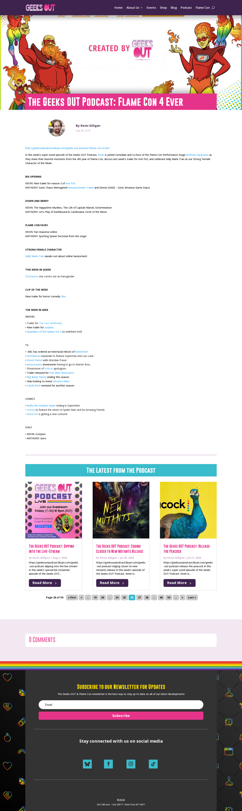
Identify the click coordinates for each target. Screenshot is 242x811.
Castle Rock (34, 385)
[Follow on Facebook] (108, 764)
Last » (192, 597)
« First (72, 597)
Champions (31, 276)
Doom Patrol (34, 360)
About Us (132, 8)
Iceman (31, 409)
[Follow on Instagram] (130, 764)
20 (102, 597)
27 (139, 597)
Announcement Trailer (81, 187)
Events (151, 8)
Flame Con (203, 8)
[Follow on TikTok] (153, 764)
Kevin (101, 154)
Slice (63, 296)
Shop (163, 8)
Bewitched (81, 351)
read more (42, 582)
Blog (174, 8)
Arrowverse (33, 356)
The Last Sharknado (50, 323)
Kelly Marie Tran (34, 256)
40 (161, 597)
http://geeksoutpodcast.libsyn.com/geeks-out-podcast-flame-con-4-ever (67, 148)
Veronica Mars (61, 381)
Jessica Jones (34, 364)
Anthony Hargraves (197, 154)
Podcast (186, 8)
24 (117, 597)
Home (118, 8)
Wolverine (32, 414)
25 (124, 597)
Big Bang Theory (37, 377)
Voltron (49, 368)
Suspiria (48, 327)
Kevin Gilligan (41, 557)
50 (168, 597)
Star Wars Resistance (61, 372)
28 (146, 597)
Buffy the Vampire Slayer (41, 405)
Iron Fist (70, 183)
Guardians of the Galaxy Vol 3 (44, 331)
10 (95, 597)
